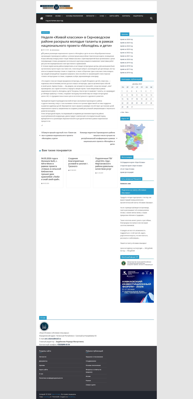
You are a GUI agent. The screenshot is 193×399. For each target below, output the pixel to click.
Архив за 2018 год (126, 66)
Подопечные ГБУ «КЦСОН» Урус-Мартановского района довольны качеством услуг (104, 163)
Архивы (42, 365)
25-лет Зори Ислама (127, 169)
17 (132, 99)
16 (127, 99)
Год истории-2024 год (54, 21)
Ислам (58, 16)
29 (122, 107)
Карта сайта (114, 16)
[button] (62, 16)
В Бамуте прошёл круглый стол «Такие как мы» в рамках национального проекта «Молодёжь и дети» (59, 135)
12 (141, 95)
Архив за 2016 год (126, 73)
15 (122, 99)
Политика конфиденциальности (51, 378)
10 (132, 95)
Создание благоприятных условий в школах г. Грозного (78, 162)
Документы (43, 361)
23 (127, 103)
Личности (90, 16)
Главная (49, 16)
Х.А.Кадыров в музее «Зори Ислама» (132, 162)
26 (141, 103)
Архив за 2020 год (126, 59)
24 (132, 103)
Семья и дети (90, 385)
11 (137, 95)
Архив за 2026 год (126, 39)
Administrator (55, 50)
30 (127, 107)
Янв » (127, 112)
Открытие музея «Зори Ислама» (131, 166)
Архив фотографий (126, 172)
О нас (102, 16)
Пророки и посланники (94, 357)
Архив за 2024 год (126, 46)
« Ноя (122, 112)
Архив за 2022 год (126, 53)
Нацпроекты (138, 16)
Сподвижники (91, 361)
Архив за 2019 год (126, 63)
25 (137, 103)
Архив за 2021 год (126, 56)
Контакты (126, 16)
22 (122, 103)
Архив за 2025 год (126, 43)
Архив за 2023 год (126, 49)
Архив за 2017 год (126, 69)
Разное (88, 380)
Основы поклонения (74, 16)
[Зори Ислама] (41, 18)
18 (137, 99)
